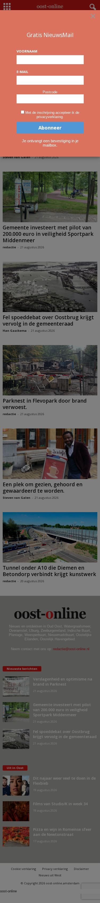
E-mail (22, 72)
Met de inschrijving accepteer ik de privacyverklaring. (52, 115)
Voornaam (27, 51)
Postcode (50, 92)
